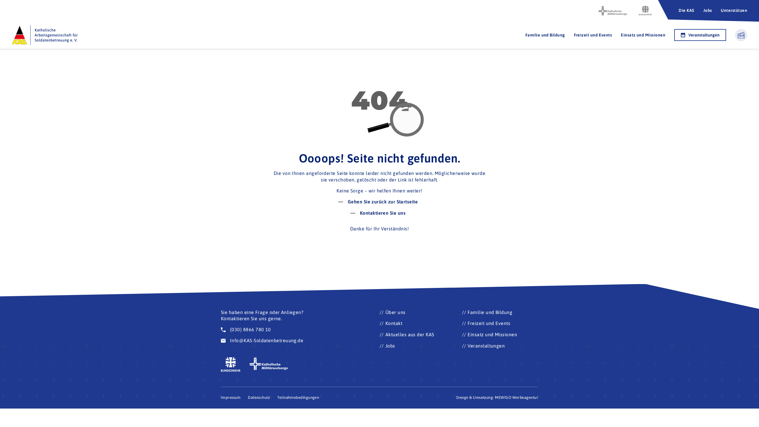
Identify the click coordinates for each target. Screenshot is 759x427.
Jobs (707, 10)
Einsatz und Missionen (643, 35)
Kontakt (393, 323)
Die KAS (686, 10)
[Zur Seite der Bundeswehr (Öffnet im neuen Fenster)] (645, 10)
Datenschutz (259, 397)
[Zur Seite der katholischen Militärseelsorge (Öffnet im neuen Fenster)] (613, 10)
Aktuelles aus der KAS (409, 334)
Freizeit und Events (593, 35)
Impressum (230, 397)
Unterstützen (734, 10)
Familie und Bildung (545, 35)
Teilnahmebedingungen (298, 397)
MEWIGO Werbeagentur (516, 397)
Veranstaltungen (704, 35)
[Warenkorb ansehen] (741, 35)
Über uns (395, 312)
